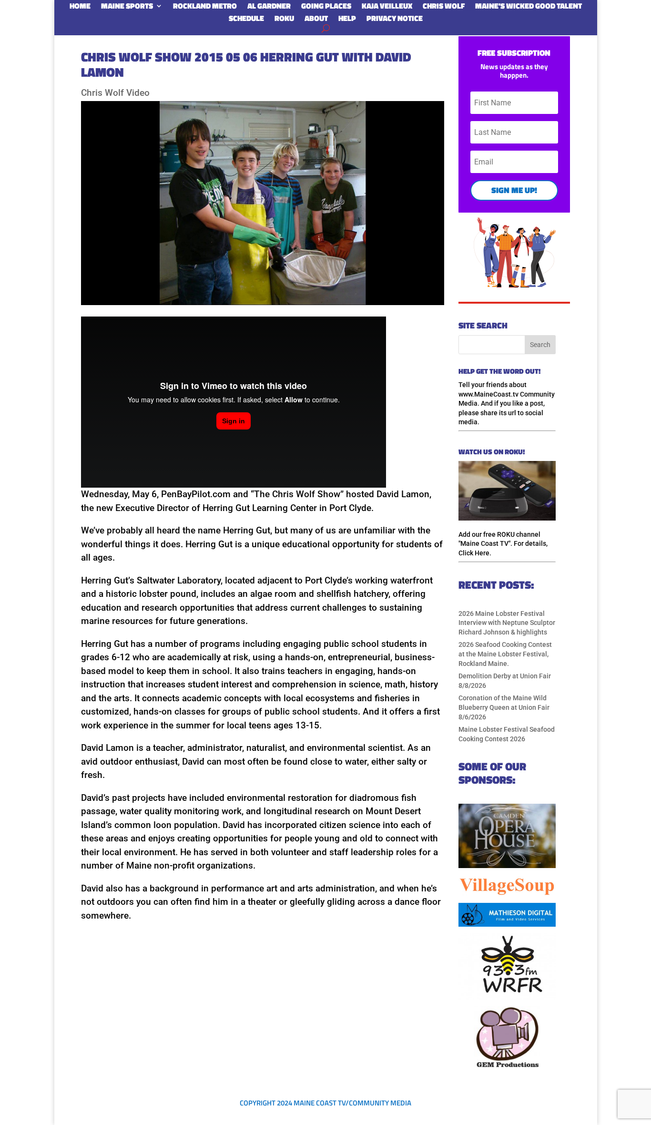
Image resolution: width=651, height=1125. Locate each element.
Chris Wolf (444, 7)
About (316, 20)
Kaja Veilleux (387, 7)
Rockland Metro (205, 7)
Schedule (246, 20)
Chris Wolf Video (115, 92)
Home (80, 7)
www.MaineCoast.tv (488, 394)
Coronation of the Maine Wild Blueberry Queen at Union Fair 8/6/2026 (503, 707)
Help (347, 20)
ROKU (284, 20)
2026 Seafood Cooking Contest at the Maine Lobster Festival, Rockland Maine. (505, 654)
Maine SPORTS (127, 7)
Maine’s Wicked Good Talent (528, 7)
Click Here (473, 553)
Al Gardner (269, 7)
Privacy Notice (394, 20)
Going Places (326, 7)
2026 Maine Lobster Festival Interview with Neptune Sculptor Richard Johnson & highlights (506, 623)
